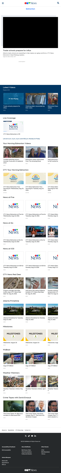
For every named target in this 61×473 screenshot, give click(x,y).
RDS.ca (4, 464)
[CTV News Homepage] (31, 3)
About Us (4, 430)
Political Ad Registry (27, 453)
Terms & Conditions (27, 451)
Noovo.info (5, 460)
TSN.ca (43, 453)
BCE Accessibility (6, 450)
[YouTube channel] (32, 436)
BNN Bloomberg (45, 451)
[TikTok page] (29, 436)
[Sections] (2, 3)
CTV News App (19, 430)
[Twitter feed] (26, 436)
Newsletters (11, 430)
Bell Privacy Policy (26, 450)
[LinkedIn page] (35, 436)
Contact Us (27, 430)
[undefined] (13, 102)
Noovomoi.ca (5, 462)
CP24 (42, 450)
